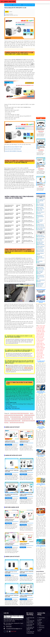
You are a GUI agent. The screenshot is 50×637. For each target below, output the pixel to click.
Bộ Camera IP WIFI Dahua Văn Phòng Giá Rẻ (41, 147)
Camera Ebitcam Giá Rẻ (40, 254)
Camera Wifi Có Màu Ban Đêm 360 (41, 236)
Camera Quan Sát (8, 4)
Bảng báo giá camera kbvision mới (40, 216)
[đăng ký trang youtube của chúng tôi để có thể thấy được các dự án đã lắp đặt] (10, 631)
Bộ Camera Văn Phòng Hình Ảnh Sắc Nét (30, 628)
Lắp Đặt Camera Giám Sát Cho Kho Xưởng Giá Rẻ (40, 546)
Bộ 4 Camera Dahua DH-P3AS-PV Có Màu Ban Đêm (41, 128)
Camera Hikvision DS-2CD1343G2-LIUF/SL (10, 544)
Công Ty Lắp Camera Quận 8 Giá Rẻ (41, 515)
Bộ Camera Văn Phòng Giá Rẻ (30, 624)
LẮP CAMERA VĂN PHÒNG (8, 1)
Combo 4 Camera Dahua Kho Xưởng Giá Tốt (26, 495)
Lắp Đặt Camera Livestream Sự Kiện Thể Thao (41, 427)
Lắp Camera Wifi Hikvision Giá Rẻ (40, 250)
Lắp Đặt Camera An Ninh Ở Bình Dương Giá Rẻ (19, 413)
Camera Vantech (39, 630)
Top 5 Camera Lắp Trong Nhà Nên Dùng (41, 201)
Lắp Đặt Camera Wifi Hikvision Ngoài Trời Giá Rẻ (40, 243)
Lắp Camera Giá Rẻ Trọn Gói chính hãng (40, 277)
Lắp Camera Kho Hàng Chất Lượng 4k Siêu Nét (20, 418)
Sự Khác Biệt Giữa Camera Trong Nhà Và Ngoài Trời (40, 392)
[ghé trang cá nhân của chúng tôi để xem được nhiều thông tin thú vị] (7, 631)
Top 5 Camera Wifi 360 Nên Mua (41, 228)
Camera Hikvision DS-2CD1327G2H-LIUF (24, 522)
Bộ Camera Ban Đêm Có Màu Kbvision (40, 272)
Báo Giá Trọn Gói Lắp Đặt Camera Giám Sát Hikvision (40, 301)
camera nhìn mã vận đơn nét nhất (40, 225)
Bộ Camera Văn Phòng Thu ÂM (30, 621)
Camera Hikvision (39, 623)
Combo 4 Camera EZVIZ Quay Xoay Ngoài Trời (26, 471)
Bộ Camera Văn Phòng (30, 618)
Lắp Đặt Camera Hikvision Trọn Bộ (40, 268)
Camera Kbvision (39, 620)
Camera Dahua (42, 617)
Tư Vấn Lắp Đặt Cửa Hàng (15, 417)
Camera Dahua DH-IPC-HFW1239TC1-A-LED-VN (10, 442)
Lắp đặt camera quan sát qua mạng (17, 422)
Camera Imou (41, 625)
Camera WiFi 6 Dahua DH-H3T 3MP (41, 185)
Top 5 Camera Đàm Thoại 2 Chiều (40, 221)
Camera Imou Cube (39, 262)
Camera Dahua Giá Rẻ (17, 4)
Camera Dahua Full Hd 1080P (28, 4)
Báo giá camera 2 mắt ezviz (40, 213)
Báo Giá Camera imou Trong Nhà (40, 205)
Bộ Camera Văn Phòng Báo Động (30, 632)
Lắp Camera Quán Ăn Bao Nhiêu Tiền (41, 361)
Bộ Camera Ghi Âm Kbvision (41, 281)
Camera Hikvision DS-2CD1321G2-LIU (24, 544)
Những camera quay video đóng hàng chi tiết (40, 208)
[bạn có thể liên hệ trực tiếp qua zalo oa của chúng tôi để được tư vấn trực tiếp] (5, 631)
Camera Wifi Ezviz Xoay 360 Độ (40, 247)
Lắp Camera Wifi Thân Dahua (40, 239)
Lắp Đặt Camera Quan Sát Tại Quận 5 (40, 456)
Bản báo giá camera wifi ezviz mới (40, 258)
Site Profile (13, 631)
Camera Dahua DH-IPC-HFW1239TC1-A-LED (15, 7)
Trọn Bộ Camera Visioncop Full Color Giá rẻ (40, 285)
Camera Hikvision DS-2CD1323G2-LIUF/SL (10, 520)
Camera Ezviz (41, 627)
